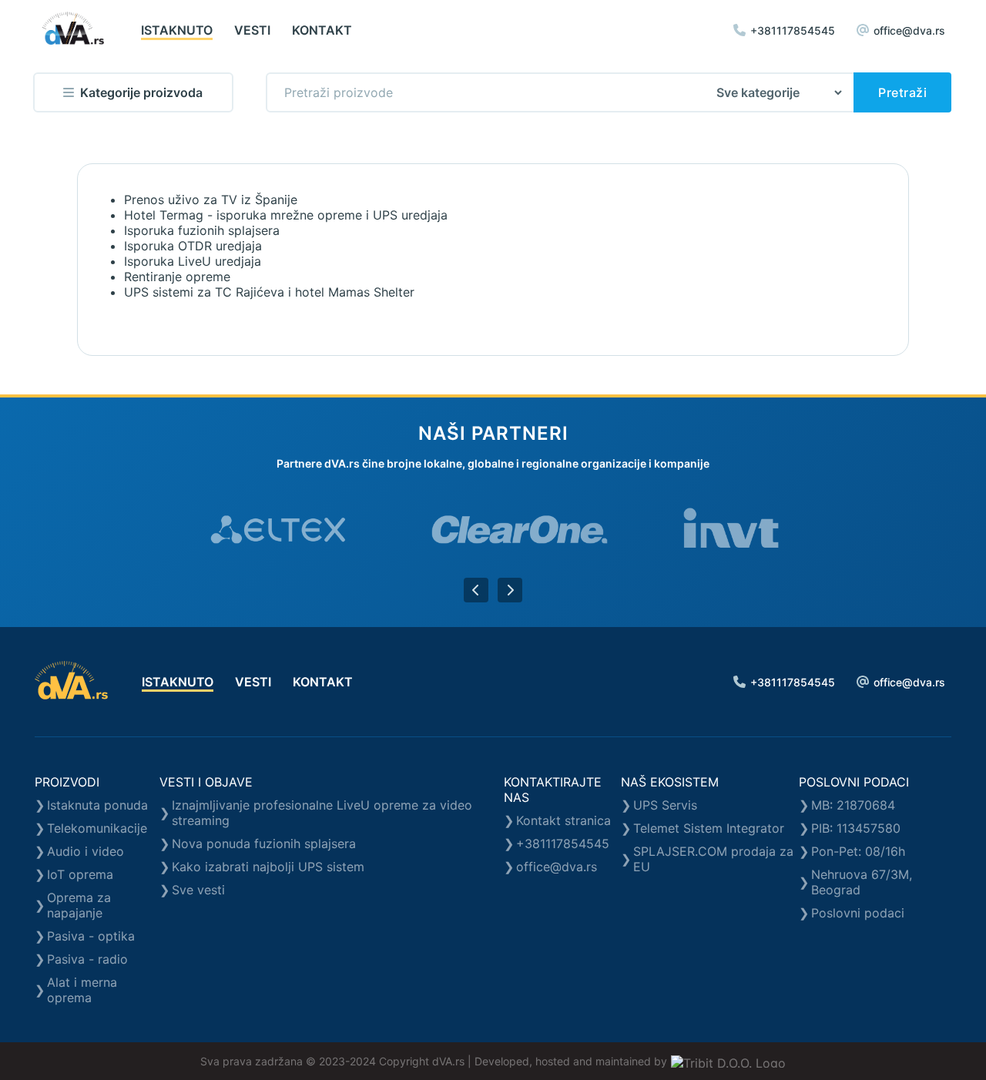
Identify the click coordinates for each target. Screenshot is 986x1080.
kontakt (322, 30)
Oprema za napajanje (79, 905)
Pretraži (902, 92)
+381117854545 (792, 30)
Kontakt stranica (563, 820)
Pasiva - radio (87, 959)
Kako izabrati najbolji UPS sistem (268, 866)
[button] (476, 590)
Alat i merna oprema (82, 989)
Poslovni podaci (857, 913)
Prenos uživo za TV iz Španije (210, 199)
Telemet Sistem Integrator (708, 828)
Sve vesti (198, 889)
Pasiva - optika (91, 936)
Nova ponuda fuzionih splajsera (264, 843)
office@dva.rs (909, 30)
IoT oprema (80, 874)
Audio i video (85, 851)
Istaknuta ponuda (97, 805)
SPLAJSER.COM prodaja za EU (713, 859)
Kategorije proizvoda (141, 92)
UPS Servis (665, 805)
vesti (252, 30)
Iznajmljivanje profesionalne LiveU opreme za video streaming (322, 812)
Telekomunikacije (97, 828)
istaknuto (177, 30)
